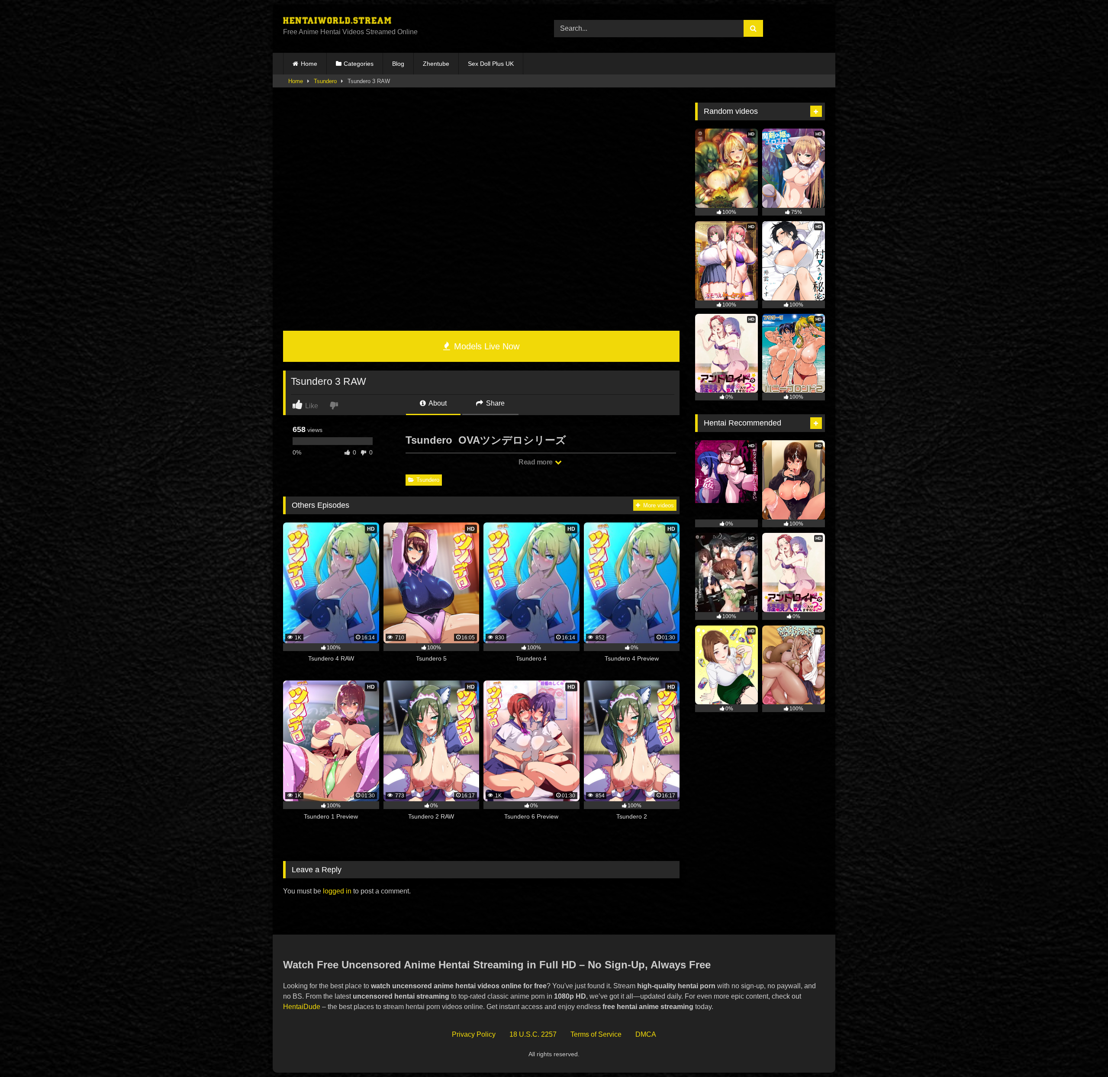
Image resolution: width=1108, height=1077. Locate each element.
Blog (398, 63)
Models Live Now (485, 346)
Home (309, 63)
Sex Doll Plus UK (491, 63)
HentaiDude (301, 1006)
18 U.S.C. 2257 (533, 1034)
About (437, 403)
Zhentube (436, 63)
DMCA (645, 1034)
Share (494, 403)
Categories (359, 63)
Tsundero (325, 81)
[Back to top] (1081, 1051)
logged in (337, 891)
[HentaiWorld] (337, 21)
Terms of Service (596, 1034)
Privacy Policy (474, 1034)
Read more (536, 462)
